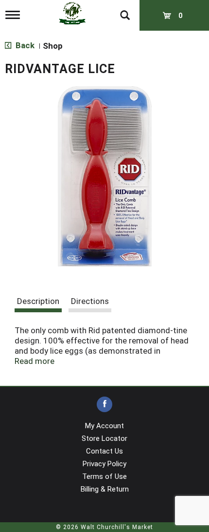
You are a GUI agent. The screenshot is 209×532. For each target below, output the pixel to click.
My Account (104, 425)
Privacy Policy (104, 463)
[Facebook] (104, 405)
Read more (34, 361)
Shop (53, 46)
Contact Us (104, 451)
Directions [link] (90, 301)
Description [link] (38, 301)
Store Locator (104, 438)
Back (24, 45)
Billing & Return (105, 489)
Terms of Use (104, 476)
